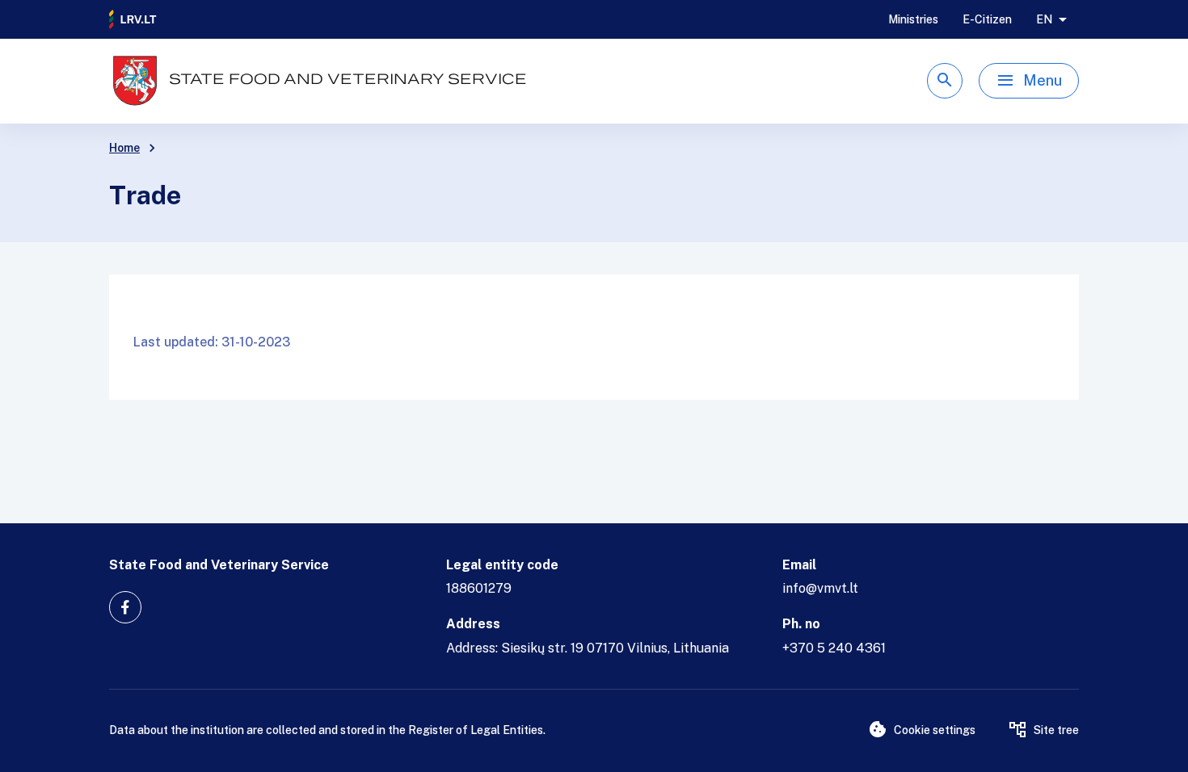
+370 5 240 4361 (834, 648)
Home (124, 147)
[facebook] (125, 607)
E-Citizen (987, 19)
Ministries (913, 19)
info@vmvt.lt (820, 588)
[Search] (945, 81)
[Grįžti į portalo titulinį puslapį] (133, 19)
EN (1044, 19)
